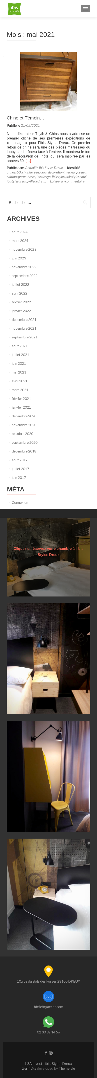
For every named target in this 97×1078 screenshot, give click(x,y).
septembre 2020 (24, 442)
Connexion (20, 502)
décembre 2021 (24, 319)
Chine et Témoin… (25, 117)
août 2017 (20, 460)
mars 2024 (20, 240)
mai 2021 (19, 372)
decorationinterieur (62, 172)
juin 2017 (19, 477)
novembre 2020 (24, 425)
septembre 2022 (24, 275)
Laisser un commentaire (67, 181)
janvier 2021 (21, 407)
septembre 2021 (24, 337)
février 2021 (21, 398)
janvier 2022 (21, 310)
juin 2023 (19, 258)
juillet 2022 (20, 284)
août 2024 (20, 232)
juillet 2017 (20, 468)
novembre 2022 (24, 267)
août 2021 (20, 346)
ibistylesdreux (17, 181)
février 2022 (21, 302)
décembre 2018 (24, 451)
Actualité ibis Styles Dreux (44, 167)
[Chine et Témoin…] (48, 81)
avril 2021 (19, 381)
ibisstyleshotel (76, 176)
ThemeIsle (67, 1068)
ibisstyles (58, 176)
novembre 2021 (24, 328)
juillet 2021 (20, 354)
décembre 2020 (24, 416)
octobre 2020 (22, 433)
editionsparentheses (21, 176)
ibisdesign (44, 176)
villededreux (37, 181)
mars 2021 (20, 389)
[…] (28, 161)
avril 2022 (19, 293)
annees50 (14, 172)
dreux (81, 172)
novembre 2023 (24, 249)
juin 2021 (19, 363)
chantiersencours (34, 172)
